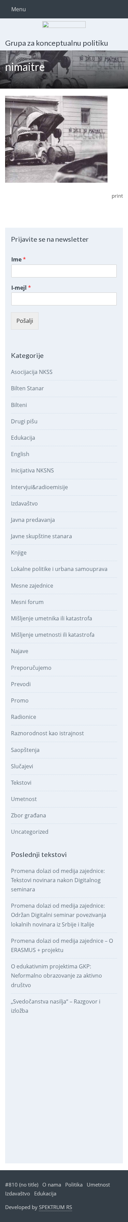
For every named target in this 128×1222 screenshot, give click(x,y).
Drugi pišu (24, 421)
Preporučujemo (31, 668)
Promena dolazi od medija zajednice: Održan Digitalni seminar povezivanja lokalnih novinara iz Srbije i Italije (58, 915)
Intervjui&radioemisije (39, 487)
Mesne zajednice (32, 585)
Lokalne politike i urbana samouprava (59, 569)
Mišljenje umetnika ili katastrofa (51, 618)
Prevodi (21, 684)
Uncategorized (29, 831)
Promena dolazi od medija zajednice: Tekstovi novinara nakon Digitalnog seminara (58, 880)
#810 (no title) (21, 1184)
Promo (20, 700)
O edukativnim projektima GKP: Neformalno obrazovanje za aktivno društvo (56, 976)
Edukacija (23, 437)
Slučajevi (22, 766)
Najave (19, 651)
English (20, 454)
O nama (51, 1184)
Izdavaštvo (24, 503)
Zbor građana (28, 815)
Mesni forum (27, 602)
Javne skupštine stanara (41, 536)
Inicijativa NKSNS (32, 470)
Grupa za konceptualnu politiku (56, 42)
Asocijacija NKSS (32, 372)
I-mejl (21, 287)
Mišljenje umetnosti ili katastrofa (53, 634)
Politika (74, 1184)
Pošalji (24, 321)
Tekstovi (21, 782)
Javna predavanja (33, 520)
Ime (18, 259)
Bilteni (19, 405)
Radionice (23, 717)
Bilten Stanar (27, 388)
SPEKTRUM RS (55, 1207)
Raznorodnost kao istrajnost (47, 733)
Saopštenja (25, 750)
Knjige (19, 552)
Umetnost (24, 799)
